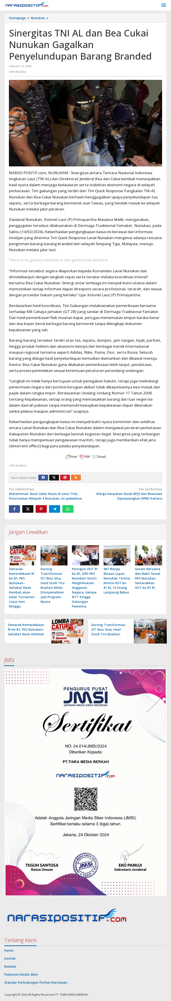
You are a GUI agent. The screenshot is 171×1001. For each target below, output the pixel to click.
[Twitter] (54, 477)
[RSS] (76, 477)
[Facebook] (43, 477)
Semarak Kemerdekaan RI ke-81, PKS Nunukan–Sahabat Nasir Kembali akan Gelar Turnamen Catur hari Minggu (22, 587)
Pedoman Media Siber (21, 974)
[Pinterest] (65, 477)
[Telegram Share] (54, 509)
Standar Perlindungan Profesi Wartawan (35, 982)
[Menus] (164, 5)
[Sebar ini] (14, 509)
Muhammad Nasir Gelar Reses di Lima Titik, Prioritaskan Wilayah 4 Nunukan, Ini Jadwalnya (45, 493)
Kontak (10, 958)
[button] (85, 782)
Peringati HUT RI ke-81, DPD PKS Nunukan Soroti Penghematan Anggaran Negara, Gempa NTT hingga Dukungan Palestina (85, 587)
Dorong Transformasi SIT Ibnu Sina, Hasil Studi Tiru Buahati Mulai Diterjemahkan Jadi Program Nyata (108, 634)
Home (8, 950)
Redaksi (10, 966)
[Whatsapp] (67, 509)
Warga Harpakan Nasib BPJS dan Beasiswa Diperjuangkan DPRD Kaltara (129, 493)
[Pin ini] (41, 509)
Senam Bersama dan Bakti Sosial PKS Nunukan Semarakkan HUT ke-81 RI (147, 578)
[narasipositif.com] (27, 5)
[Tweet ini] (27, 509)
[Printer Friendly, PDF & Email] (85, 456)
